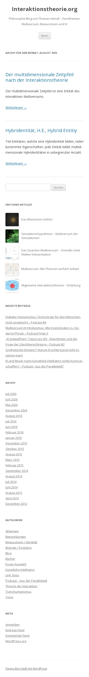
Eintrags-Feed (14, 630)
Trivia (9, 597)
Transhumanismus (18, 592)
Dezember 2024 (16, 410)
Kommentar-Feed (17, 635)
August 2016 (13, 416)
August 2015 (13, 454)
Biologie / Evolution (18, 548)
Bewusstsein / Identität (21, 542)
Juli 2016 (10, 421)
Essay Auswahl (15, 564)
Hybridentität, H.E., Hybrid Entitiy (41, 130)
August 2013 (13, 493)
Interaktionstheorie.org (44, 9)
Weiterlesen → (16, 107)
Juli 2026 (10, 394)
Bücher (10, 559)
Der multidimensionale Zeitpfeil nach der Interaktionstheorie (39, 77)
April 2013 (12, 498)
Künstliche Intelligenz (20, 570)
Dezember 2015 (16, 443)
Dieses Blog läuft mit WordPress (26, 669)
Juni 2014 (11, 487)
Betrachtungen (15, 537)
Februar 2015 (14, 465)
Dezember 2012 (16, 504)
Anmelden (12, 625)
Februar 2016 (14, 432)
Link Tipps (12, 575)
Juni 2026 (11, 399)
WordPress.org (15, 641)
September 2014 (16, 471)
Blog (8, 553)
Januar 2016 (13, 438)
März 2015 (12, 460)
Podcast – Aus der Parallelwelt (26, 581)
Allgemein (12, 531)
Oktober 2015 (14, 449)
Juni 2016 (11, 427)
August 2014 (13, 476)
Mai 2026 (11, 405)
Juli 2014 (10, 482)
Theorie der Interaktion (21, 586)
